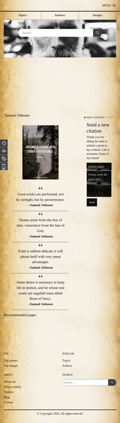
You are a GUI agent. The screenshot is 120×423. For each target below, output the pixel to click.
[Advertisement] (60, 81)
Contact (8, 402)
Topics (66, 360)
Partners (8, 392)
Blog (7, 397)
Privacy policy (12, 386)
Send (92, 202)
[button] (109, 5)
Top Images (11, 365)
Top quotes (10, 360)
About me (10, 381)
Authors (67, 365)
